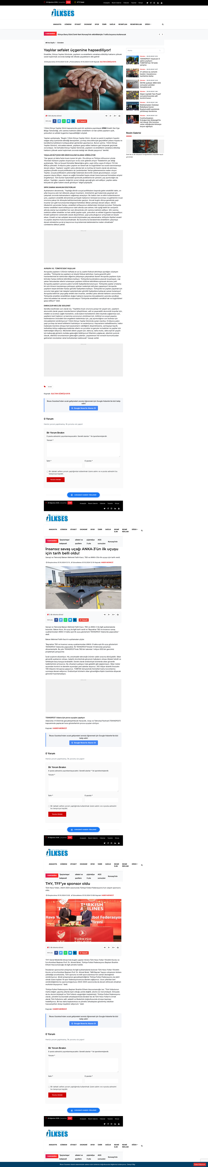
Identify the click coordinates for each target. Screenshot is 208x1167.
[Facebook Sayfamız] (150, 3)
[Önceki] (159, 34)
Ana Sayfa (51, 43)
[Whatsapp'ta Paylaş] (64, 121)
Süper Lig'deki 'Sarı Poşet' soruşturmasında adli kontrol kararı (150, 96)
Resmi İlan (123, 24)
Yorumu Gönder (55, 479)
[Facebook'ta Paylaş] (54, 121)
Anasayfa (106, 3)
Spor (97, 24)
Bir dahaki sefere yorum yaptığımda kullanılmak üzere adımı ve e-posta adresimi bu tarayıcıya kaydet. (83, 472)
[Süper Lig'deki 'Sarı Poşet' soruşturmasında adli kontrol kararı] (132, 95)
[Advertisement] (124, 13)
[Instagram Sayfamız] (154, 3)
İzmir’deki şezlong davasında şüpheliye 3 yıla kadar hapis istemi (91, 542)
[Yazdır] (119, 116)
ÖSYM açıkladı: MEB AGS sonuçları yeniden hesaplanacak (103, 541)
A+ (115, 116)
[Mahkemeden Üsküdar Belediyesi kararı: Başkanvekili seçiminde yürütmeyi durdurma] (132, 106)
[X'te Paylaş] (59, 121)
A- (111, 116)
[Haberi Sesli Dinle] (106, 116)
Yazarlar (133, 3)
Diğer (147, 24)
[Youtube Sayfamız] (161, 3)
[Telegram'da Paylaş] (68, 121)
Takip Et (83, 121)
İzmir (104, 24)
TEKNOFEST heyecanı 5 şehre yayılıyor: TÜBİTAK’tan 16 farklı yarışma (150, 62)
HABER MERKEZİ (107, 562)
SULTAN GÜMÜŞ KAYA (108, 62)
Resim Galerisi (116, 3)
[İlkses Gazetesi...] (63, 12)
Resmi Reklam (136, 24)
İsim (49, 461)
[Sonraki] (162, 34)
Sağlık (112, 24)
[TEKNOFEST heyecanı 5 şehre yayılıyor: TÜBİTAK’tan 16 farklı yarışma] (132, 60)
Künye (141, 3)
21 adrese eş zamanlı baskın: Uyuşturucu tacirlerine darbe (148, 74)
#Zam (50, 387)
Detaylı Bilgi (131, 1164)
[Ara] (160, 50)
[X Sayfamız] (147, 3)
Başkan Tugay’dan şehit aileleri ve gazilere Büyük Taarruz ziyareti (79, 542)
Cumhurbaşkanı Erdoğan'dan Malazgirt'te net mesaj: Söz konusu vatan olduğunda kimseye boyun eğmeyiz (150, 122)
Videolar (126, 3)
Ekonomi (88, 24)
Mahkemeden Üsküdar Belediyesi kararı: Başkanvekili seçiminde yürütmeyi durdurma (149, 108)
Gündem (68, 24)
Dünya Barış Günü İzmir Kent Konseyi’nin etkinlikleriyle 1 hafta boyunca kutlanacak (114, 541)
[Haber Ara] (162, 24)
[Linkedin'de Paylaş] (73, 121)
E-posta (89, 461)
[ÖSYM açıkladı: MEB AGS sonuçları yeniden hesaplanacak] (132, 84)
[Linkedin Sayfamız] (158, 3)
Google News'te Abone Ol (85, 408)
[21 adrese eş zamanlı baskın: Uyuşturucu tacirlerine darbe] (132, 73)
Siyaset (78, 24)
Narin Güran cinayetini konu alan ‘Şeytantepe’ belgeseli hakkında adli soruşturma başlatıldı (95, 34)
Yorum (50, 440)
